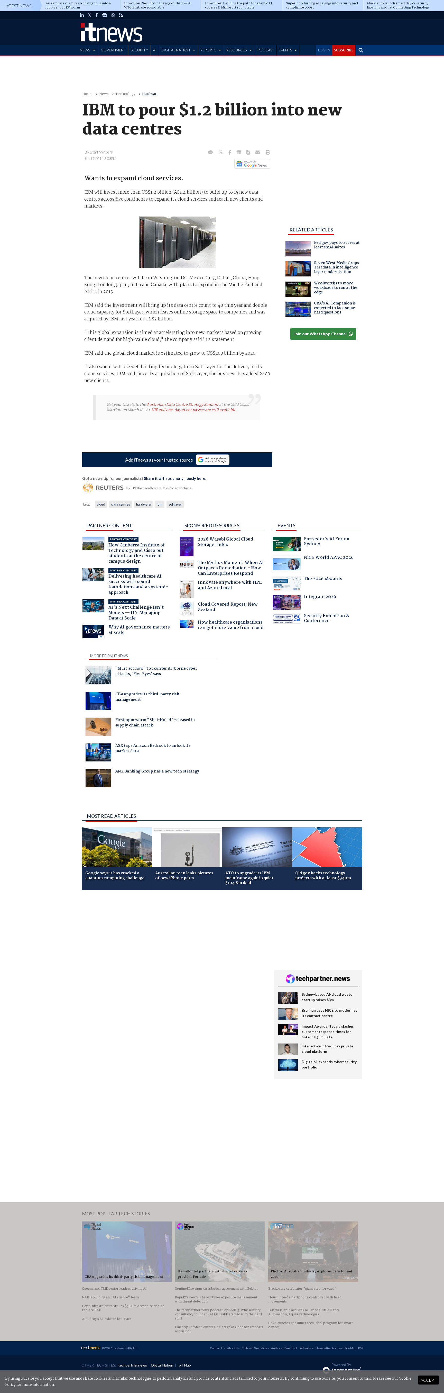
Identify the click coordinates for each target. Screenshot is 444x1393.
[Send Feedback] (248, 153)
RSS (360, 1348)
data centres (120, 504)
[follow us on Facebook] (96, 15)
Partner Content (109, 525)
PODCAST (265, 50)
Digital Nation (162, 1365)
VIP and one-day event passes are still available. (194, 410)
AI (154, 50)
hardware (143, 504)
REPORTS (208, 50)
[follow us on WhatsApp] (113, 15)
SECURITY (139, 50)
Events (286, 525)
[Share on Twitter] (221, 153)
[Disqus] (174, 962)
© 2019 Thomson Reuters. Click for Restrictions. (159, 488)
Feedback (291, 1348)
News (104, 94)
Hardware (150, 94)
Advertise (306, 1348)
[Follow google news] (251, 164)
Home (87, 94)
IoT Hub (184, 1365)
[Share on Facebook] (230, 153)
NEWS (85, 50)
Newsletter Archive (329, 1348)
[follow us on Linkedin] (82, 15)
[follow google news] (104, 15)
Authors (276, 1348)
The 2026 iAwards (323, 579)
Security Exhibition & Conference (326, 619)
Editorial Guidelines (255, 1348)
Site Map (350, 1348)
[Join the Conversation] (210, 153)
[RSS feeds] (121, 15)
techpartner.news (132, 1365)
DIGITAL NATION (175, 50)
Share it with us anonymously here (174, 478)
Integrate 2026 (320, 597)
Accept (428, 1380)
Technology (125, 94)
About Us (233, 1348)
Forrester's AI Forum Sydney (326, 542)
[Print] (266, 153)
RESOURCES (236, 50)
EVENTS (285, 50)
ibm (159, 504)
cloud (101, 504)
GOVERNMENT (113, 50)
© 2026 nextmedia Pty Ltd (119, 1348)
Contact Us (217, 1348)
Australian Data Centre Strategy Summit (182, 405)
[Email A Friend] (258, 153)
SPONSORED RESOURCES (211, 525)
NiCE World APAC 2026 (329, 558)
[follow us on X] (89, 15)
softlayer (175, 504)
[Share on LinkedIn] (239, 153)
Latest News (18, 5)
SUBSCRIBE (344, 50)
